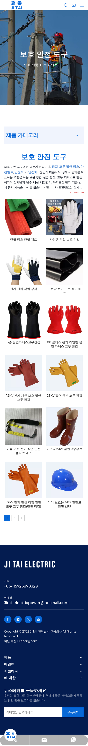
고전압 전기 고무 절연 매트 (64, 291)
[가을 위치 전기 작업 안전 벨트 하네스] (23, 426)
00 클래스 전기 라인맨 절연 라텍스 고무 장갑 (64, 344)
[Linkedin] (18, 619)
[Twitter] (28, 619)
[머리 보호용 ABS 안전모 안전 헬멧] (64, 480)
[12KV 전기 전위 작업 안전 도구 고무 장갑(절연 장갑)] (23, 480)
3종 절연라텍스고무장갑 (23, 342)
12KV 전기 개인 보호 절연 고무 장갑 (23, 398)
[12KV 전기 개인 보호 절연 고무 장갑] (23, 373)
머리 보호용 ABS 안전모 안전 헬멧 (64, 504)
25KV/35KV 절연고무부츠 (64, 449)
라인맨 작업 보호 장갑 (65, 239)
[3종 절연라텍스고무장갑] (23, 319)
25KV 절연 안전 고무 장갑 (64, 395)
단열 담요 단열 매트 (23, 239)
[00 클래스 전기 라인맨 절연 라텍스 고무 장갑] (64, 319)
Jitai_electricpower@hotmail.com (36, 603)
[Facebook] (7, 619)
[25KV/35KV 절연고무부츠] (64, 426)
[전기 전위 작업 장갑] (23, 266)
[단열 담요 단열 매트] (23, 217)
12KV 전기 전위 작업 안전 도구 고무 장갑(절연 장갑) (23, 504)
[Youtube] (38, 619)
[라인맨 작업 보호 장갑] (64, 217)
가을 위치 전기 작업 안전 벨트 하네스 (24, 451)
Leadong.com (27, 641)
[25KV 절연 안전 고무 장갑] (64, 373)
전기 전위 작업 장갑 (23, 289)
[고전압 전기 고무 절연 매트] (64, 266)
